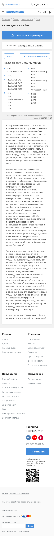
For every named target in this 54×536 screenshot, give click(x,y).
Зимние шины (35, 383)
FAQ (4, 409)
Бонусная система (10, 417)
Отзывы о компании (37, 365)
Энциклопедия (9, 405)
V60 (33, 77)
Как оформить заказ (11, 392)
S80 (9, 105)
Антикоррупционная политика (15, 493)
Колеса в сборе (9, 348)
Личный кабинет (10, 379)
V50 (33, 74)
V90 (33, 86)
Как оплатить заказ (11, 396)
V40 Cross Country (39, 71)
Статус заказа (8, 400)
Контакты (32, 343)
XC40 (33, 94)
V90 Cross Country (39, 89)
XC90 (33, 103)
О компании (34, 339)
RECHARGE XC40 (14, 82)
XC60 (33, 97)
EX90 (9, 75)
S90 (9, 108)
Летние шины (34, 379)
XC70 (33, 100)
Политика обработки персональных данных (21, 502)
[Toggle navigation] (3, 12)
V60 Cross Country (39, 80)
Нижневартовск (12, 4)
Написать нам (38, 451)
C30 (9, 68)
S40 (9, 93)
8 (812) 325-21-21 (43, 4)
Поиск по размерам (11, 352)
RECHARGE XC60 (14, 86)
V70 (33, 83)
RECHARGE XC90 (14, 89)
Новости (6, 383)
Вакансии (32, 352)
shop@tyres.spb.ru (35, 443)
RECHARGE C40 (14, 79)
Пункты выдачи (35, 356)
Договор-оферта (35, 360)
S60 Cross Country (15, 99)
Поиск (30, 526)
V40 (33, 68)
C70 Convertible (14, 71)
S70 (9, 102)
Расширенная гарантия (13, 413)
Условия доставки (36, 348)
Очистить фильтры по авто (34, 56)
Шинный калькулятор (12, 387)
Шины (5, 339)
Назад (9, 56)
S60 (9, 96)
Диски (5, 343)
